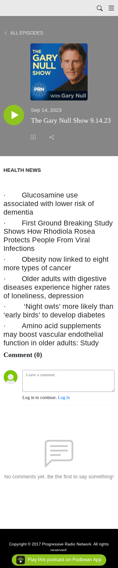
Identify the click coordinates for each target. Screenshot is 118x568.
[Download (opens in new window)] (33, 137)
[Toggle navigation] (111, 8)
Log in (64, 397)
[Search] (100, 8)
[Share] (52, 137)
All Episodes (26, 33)
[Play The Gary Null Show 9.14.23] (13, 115)
